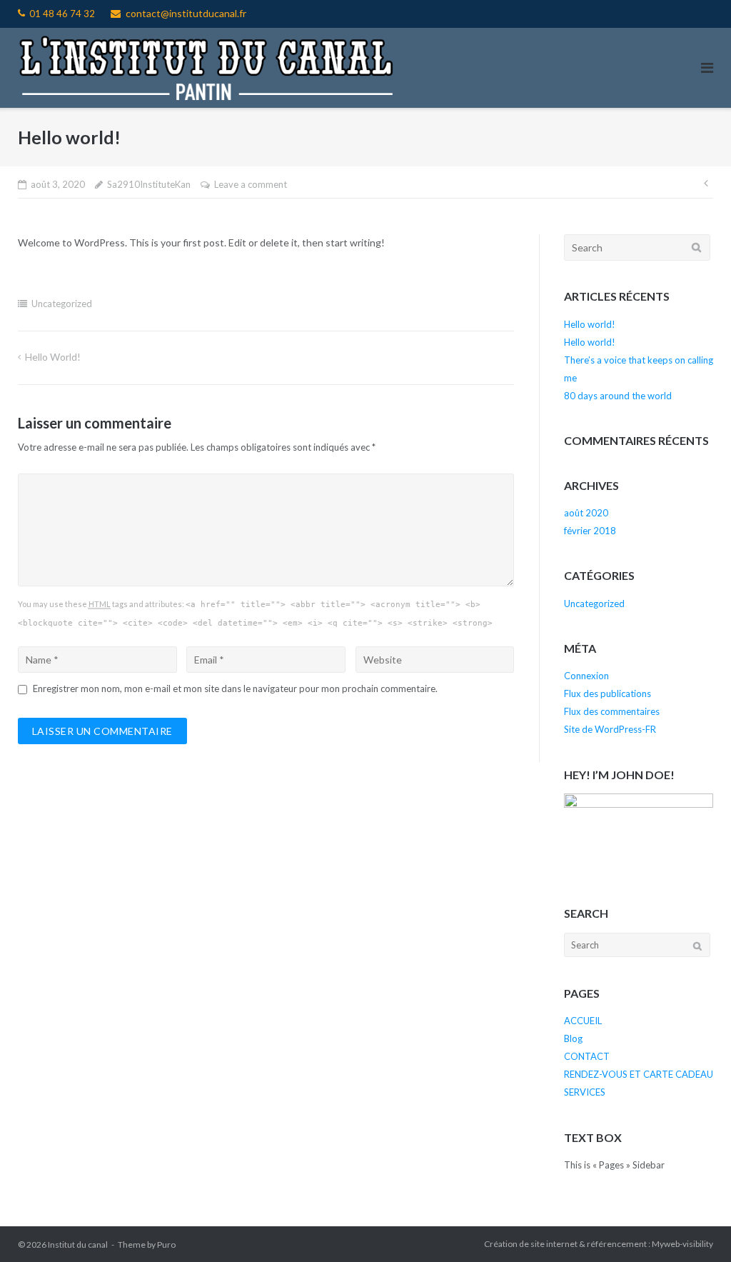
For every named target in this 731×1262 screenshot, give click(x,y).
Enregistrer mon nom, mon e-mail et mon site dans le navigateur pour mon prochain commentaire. (235, 688)
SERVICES (584, 1092)
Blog (573, 1038)
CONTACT (587, 1056)
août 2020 (586, 513)
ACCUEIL (583, 1020)
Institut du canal (78, 1244)
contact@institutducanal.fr (186, 13)
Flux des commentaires (612, 711)
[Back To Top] (695, 1227)
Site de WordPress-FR (610, 729)
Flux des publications (607, 693)
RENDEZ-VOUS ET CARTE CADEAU (638, 1074)
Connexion (586, 675)
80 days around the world (618, 395)
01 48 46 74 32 (62, 13)
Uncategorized (61, 303)
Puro (166, 1244)
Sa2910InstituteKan (149, 184)
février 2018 (590, 530)
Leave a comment (250, 184)
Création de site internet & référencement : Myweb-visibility (598, 1243)
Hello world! (53, 357)
